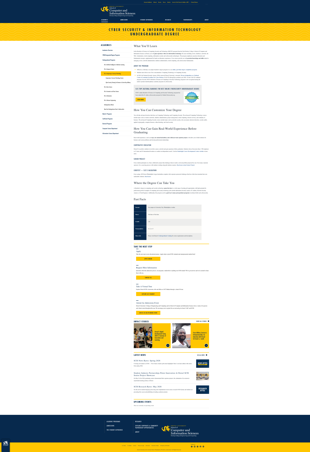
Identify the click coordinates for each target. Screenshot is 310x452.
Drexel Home (194, 2)
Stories (169, 2)
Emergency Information (164, 445)
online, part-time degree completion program (184, 70)
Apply (138, 251)
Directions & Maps (155, 445)
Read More (140, 99)
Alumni (155, 2)
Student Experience (146, 20)
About (207, 20)
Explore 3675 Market (148, 294)
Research (168, 20)
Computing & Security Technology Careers (114, 78)
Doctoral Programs (107, 123)
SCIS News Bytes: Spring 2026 (147, 360)
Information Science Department (111, 133)
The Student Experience (115, 430)
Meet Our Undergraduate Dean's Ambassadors (114, 109)
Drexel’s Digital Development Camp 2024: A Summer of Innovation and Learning (161, 325)
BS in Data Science (108, 87)
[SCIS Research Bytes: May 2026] (201, 389)
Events (159, 2)
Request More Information (146, 267)
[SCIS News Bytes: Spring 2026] (201, 363)
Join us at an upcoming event (148, 313)
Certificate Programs (108, 119)
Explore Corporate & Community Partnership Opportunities (146, 427)
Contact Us (148, 277)
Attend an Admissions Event (147, 303)
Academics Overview (108, 50)
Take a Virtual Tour (144, 286)
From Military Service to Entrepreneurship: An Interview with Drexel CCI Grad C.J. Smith (199, 326)
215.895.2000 (168, 449)
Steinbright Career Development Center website (190, 151)
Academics (104, 20)
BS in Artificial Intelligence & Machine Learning (114, 65)
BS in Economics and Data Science (111, 91)
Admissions (124, 20)
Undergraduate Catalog (165, 236)
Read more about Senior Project (186, 165)
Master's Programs (107, 114)
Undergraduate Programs (109, 60)
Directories (148, 445)
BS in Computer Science (109, 69)
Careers (134, 445)
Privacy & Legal (141, 445)
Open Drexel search (202, 2)
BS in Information (108, 96)
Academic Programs (113, 421)
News (164, 2)
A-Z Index (124, 445)
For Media (129, 445)
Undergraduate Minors (109, 105)
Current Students (148, 2)
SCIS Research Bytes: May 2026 (148, 386)
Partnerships (187, 20)
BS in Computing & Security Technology (112, 73)
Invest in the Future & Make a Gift (180, 2)
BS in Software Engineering (110, 100)
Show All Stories (201, 321)
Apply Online (148, 259)
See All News (201, 355)
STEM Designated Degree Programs (111, 55)
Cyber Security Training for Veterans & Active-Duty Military (118, 82)
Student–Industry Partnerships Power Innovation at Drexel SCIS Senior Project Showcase (161, 374)
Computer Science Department (110, 128)
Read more (148, 176)
